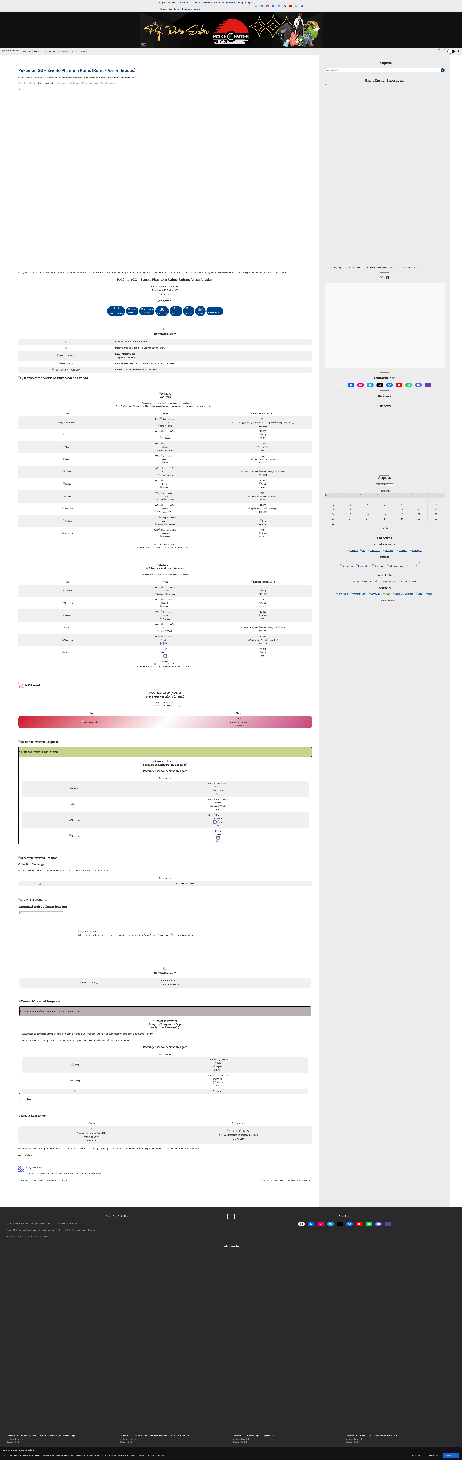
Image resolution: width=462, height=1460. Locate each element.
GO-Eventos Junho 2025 (92, 83)
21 (419, 514)
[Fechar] (459, 1448)
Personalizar (416, 1455)
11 (367, 509)
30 (333, 524)
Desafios (188, 313)
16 (333, 514)
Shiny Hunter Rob (45, 83)
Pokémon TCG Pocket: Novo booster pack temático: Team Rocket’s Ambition (154, 1436)
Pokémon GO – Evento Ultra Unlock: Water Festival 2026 (371, 1436)
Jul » (388, 528)
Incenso (146, 313)
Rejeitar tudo (433, 1455)
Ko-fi (86, 1148)
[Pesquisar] (442, 70)
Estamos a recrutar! (191, 9)
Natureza (132, 313)
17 (350, 514)
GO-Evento (74, 83)
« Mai (381, 528)
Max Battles (162, 313)
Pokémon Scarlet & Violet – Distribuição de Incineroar (286, 1180)
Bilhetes (200, 313)
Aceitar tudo (451, 1455)
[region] (231, 1453)
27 (402, 519)
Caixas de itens (214, 313)
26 (385, 519)
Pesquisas (175, 313)
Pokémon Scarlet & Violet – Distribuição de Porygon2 (44, 1180)
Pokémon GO (110, 83)
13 (402, 509)
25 (367, 519)
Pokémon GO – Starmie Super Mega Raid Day (254, 1436)
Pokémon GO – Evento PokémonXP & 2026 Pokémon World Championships (216, 2)
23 (333, 519)
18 (367, 514)
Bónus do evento (116, 313)
